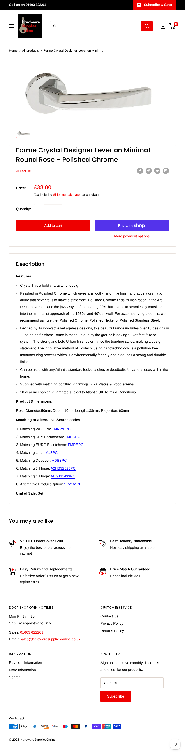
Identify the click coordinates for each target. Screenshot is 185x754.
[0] (172, 26)
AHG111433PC (63, 476)
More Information (22, 670)
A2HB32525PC (63, 468)
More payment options (132, 236)
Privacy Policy (111, 623)
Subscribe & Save (158, 5)
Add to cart (53, 225)
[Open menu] (11, 26)
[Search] (147, 26)
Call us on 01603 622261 (27, 5)
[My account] (163, 26)
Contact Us (109, 616)
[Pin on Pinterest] (149, 170)
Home (13, 50)
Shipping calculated (67, 194)
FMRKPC (72, 437)
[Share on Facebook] (140, 170)
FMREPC (75, 445)
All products (30, 50)
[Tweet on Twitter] (157, 170)
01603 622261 (31, 632)
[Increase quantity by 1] (67, 209)
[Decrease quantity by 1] (39, 209)
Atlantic (23, 171)
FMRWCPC (61, 429)
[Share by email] (166, 170)
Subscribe (115, 696)
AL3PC (52, 453)
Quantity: (23, 209)
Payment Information (25, 662)
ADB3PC (59, 460)
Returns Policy (112, 631)
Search (15, 677)
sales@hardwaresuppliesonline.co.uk (50, 639)
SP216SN (72, 484)
